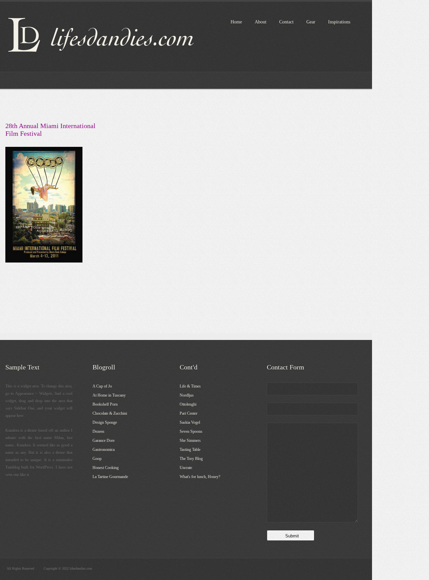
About (260, 21)
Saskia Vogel (190, 422)
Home (236, 21)
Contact (286, 21)
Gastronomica (104, 449)
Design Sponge (105, 422)
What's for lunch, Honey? (200, 476)
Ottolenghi (188, 404)
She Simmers (190, 440)
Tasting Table (190, 449)
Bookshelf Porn (105, 404)
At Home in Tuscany (109, 395)
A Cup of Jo (102, 386)
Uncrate (186, 467)
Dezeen (98, 431)
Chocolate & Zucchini (110, 413)
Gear (310, 21)
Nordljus (187, 395)
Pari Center (188, 413)
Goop (97, 458)
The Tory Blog (191, 458)
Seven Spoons (191, 431)
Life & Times (190, 386)
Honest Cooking (106, 467)
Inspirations (339, 21)
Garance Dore (104, 440)
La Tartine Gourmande (110, 476)
